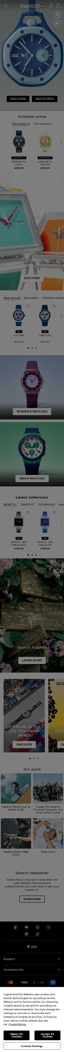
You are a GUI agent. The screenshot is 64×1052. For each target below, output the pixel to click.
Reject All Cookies (16, 1035)
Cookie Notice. (17, 1024)
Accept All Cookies (47, 1035)
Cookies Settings (32, 1046)
